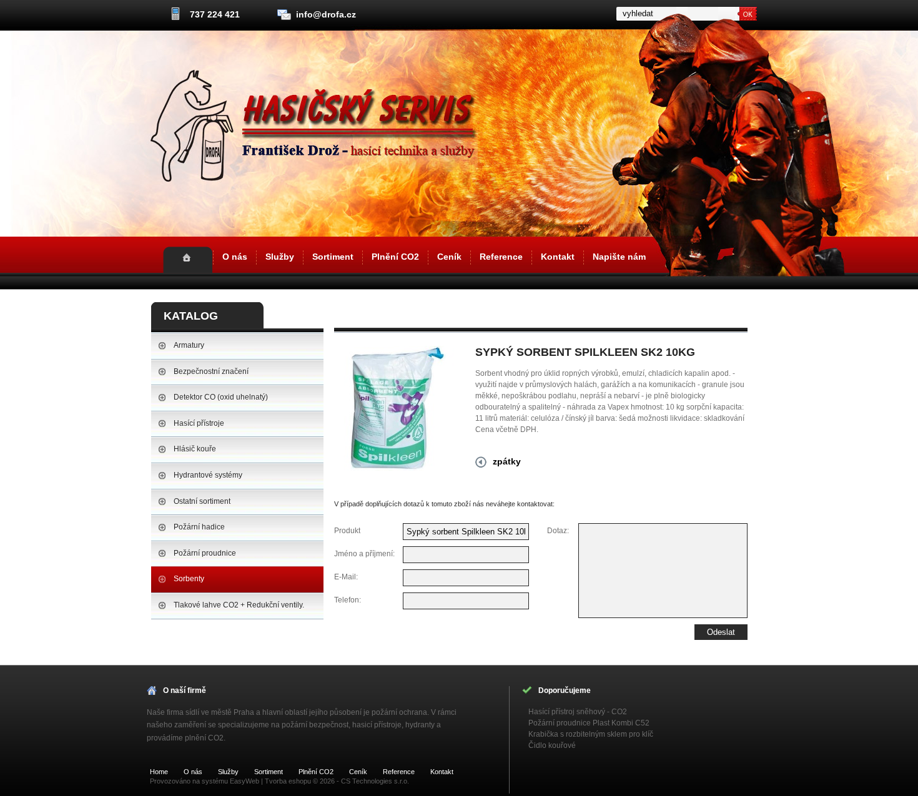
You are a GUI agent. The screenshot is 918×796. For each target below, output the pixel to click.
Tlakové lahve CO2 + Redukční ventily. (239, 605)
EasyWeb (244, 781)
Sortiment (332, 257)
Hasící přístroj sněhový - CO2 (577, 711)
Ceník (449, 257)
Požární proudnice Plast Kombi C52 (588, 723)
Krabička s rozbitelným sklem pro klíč (590, 734)
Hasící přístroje (199, 423)
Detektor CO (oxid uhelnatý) (221, 397)
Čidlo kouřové (552, 745)
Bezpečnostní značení (211, 371)
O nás (234, 257)
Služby (279, 257)
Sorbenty (189, 578)
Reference (501, 257)
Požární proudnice (205, 553)
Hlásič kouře (195, 449)
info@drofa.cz (326, 14)
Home (187, 260)
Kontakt (558, 257)
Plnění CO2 (395, 257)
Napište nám (619, 257)
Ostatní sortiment (202, 501)
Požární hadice (199, 527)
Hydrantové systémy (208, 475)
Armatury (189, 345)
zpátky (507, 461)
